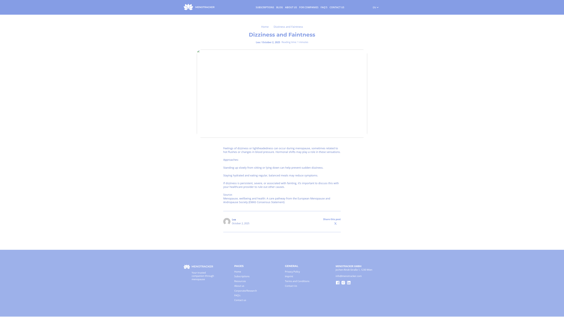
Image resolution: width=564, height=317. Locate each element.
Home (265, 26)
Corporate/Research (245, 290)
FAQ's (324, 7)
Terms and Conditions (297, 281)
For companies (308, 7)
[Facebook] (332, 223)
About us (291, 7)
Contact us (240, 300)
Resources (240, 281)
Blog (279, 7)
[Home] (199, 9)
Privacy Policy (292, 271)
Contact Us (337, 7)
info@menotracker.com (349, 276)
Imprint (289, 276)
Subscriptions (265, 7)
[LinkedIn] (339, 223)
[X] (335, 223)
